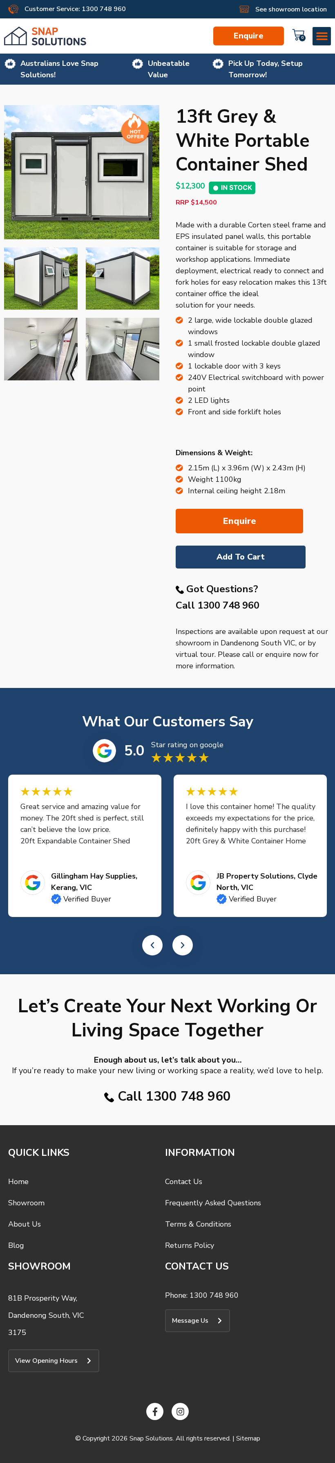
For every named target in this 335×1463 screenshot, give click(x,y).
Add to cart (241, 556)
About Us (24, 1224)
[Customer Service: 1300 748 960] (13, 9)
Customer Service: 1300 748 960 (75, 8)
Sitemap (248, 1438)
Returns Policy (189, 1245)
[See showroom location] (244, 9)
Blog (16, 1245)
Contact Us (183, 1182)
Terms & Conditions (198, 1224)
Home (18, 1182)
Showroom (26, 1203)
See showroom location (291, 9)
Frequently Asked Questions (213, 1203)
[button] (322, 36)
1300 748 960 (228, 605)
